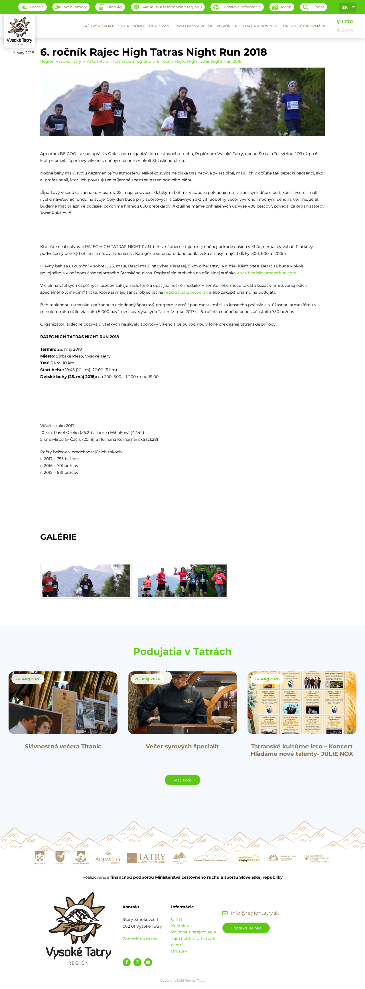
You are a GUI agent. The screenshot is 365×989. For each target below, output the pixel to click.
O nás (176, 919)
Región (223, 26)
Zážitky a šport (97, 26)
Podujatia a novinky (256, 26)
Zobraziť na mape (140, 938)
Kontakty (180, 925)
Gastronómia (131, 26)
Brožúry (179, 951)
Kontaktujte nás (246, 928)
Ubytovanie (161, 26)
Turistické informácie (304, 26)
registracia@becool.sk (186, 292)
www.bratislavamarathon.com (267, 272)
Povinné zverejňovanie (193, 932)
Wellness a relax (194, 26)
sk (345, 7)
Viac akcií (182, 780)
